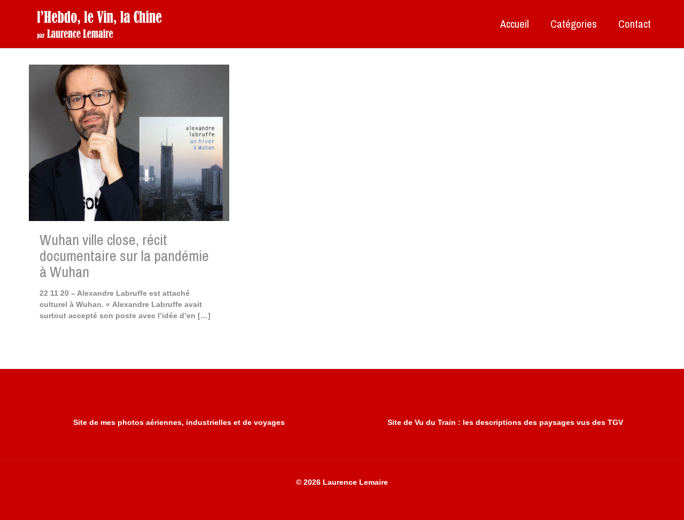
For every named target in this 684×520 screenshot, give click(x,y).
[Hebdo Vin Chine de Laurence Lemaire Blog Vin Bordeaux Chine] (99, 24)
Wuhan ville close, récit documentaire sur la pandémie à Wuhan (124, 256)
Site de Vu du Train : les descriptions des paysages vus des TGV (505, 422)
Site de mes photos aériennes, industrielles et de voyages (179, 422)
